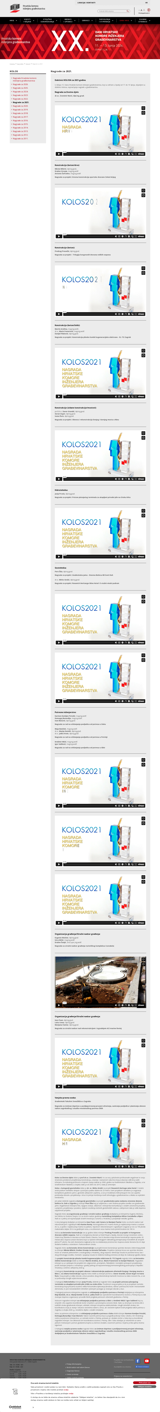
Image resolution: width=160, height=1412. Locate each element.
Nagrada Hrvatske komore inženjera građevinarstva (24, 79)
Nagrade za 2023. (20, 95)
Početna (12, 64)
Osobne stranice (142, 20)
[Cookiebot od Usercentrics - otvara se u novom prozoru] (15, 1407)
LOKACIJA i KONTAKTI (86, 3)
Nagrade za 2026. (20, 84)
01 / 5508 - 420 (18, 1365)
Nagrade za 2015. (20, 124)
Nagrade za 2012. (20, 135)
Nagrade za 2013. (20, 131)
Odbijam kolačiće (145, 1387)
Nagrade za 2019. (20, 109)
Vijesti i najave (27, 20)
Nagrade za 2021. (21, 102)
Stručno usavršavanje (47, 20)
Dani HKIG (124, 20)
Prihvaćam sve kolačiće (145, 1383)
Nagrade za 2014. (20, 127)
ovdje (66, 1390)
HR (146, 3)
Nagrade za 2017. (20, 117)
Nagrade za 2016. (20, 120)
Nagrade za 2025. (20, 88)
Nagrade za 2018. (20, 113)
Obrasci (86, 20)
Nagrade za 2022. (20, 99)
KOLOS (28, 64)
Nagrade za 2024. (20, 91)
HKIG (12, 20)
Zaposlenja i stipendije (104, 20)
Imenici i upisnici (68, 20)
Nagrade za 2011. (20, 138)
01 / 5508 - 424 (18, 1367)
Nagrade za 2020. (20, 106)
